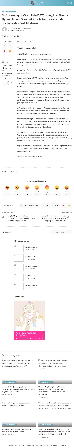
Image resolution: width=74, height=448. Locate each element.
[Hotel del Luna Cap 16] (19, 248)
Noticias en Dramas (9, 11)
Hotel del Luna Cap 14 (31, 266)
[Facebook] (4, 45)
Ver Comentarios (61, 232)
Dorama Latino (15, 28)
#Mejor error (14, 171)
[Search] (71, 3)
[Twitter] (10, 45)
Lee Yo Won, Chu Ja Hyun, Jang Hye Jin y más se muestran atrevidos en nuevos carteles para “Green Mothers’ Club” (7, 78)
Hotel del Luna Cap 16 (31, 247)
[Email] (10, 51)
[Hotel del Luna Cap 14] (19, 267)
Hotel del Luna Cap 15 (31, 257)
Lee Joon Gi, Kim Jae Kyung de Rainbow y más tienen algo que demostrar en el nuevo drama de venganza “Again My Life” (18, 389)
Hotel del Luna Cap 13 (31, 276)
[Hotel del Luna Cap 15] (19, 258)
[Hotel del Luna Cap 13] (19, 277)
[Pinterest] (4, 51)
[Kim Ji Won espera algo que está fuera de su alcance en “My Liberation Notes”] (19, 414)
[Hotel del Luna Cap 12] (19, 286)
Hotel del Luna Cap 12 (31, 285)
